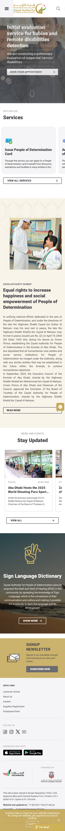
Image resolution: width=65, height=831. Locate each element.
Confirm (32, 823)
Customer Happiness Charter (30, 809)
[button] (60, 407)
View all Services (19, 180)
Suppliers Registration (14, 706)
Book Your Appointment (26, 72)
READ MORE (14, 410)
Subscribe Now (40, 669)
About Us (7, 696)
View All (16, 520)
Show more (30, 621)
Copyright (8, 809)
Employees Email (11, 711)
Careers (7, 701)
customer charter (11, 691)
